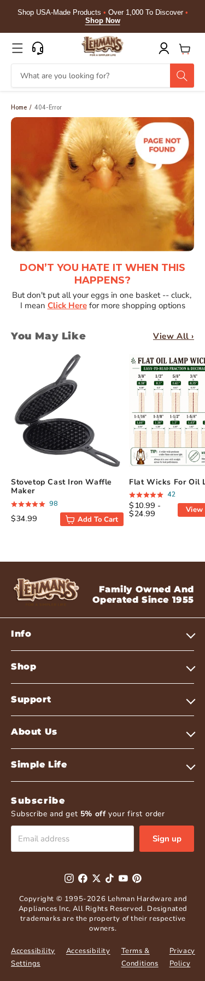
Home (19, 107)
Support (31, 699)
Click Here (67, 305)
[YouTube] (123, 878)
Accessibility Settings (33, 957)
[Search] (182, 76)
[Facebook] (82, 878)
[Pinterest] (137, 878)
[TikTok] (109, 878)
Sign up (167, 838)
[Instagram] (69, 878)
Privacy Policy (182, 957)
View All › (173, 336)
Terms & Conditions (140, 957)
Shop (23, 666)
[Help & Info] (37, 48)
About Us (34, 731)
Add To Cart (98, 519)
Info (21, 633)
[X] (96, 878)
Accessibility (88, 951)
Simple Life (39, 764)
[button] (17, 48)
